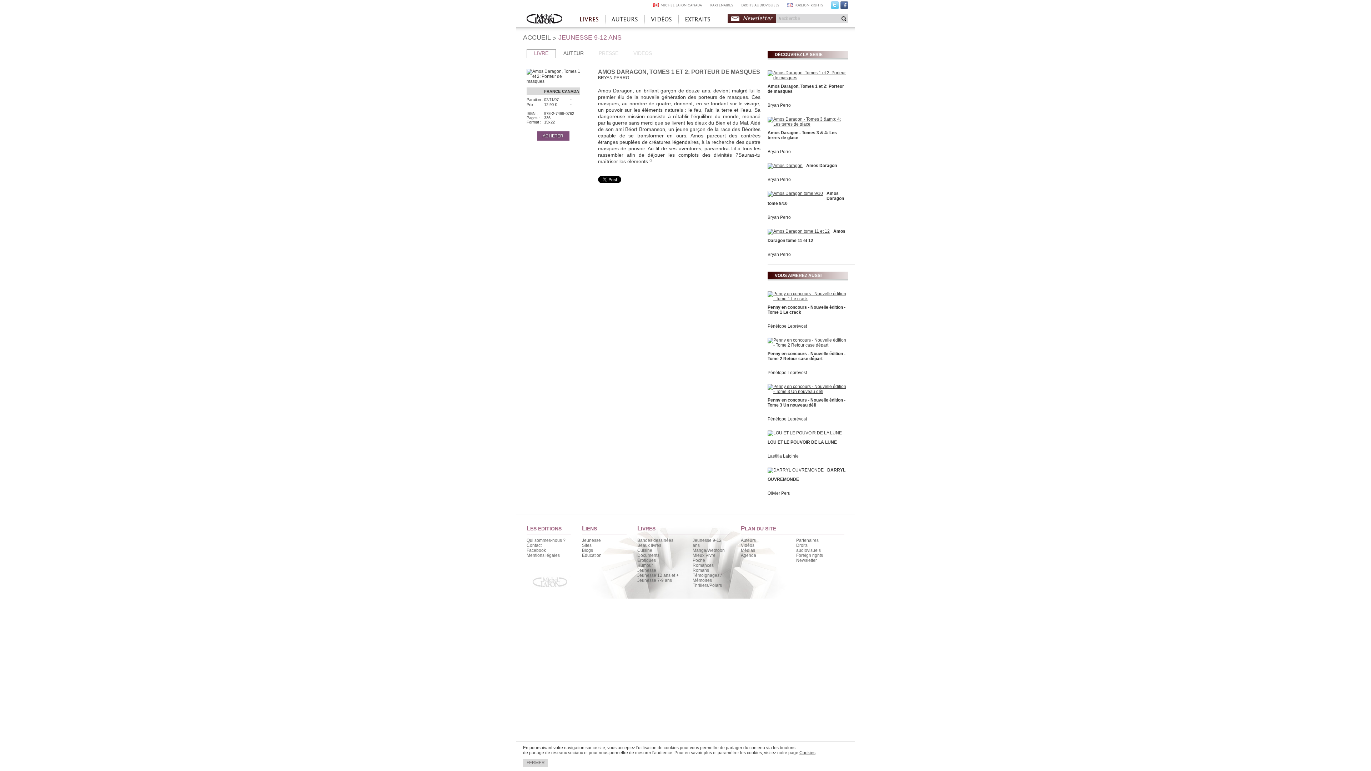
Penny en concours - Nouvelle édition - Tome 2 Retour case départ (806, 356)
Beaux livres (649, 545)
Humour (645, 565)
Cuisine (644, 550)
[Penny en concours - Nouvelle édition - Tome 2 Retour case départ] (807, 345)
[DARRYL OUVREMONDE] (796, 470)
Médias (748, 550)
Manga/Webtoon (709, 550)
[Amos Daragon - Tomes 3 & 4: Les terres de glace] (807, 124)
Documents (648, 555)
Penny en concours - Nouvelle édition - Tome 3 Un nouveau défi (806, 403)
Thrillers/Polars (707, 585)
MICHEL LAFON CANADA (681, 5)
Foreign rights (809, 555)
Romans (701, 570)
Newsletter (758, 18)
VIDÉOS (661, 19)
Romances (703, 565)
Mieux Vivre (704, 555)
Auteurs (748, 540)
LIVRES (589, 19)
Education (592, 555)
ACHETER (553, 135)
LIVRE (541, 53)
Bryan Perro (779, 105)
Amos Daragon (821, 165)
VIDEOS (642, 53)
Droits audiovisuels (808, 548)
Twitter (835, 6)
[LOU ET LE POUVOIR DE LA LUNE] (805, 432)
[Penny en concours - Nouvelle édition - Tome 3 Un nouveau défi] (807, 391)
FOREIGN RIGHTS (808, 5)
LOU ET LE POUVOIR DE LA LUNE (802, 442)
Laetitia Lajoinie (783, 456)
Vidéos (747, 545)
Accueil (544, 19)
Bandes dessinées (655, 540)
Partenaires (807, 540)
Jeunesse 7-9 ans (654, 580)
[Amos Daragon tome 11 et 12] (799, 231)
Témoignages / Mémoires (707, 578)
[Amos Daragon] (785, 165)
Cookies (807, 752)
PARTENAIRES (721, 5)
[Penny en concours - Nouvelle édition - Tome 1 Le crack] (807, 298)
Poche (699, 560)
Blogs (587, 550)
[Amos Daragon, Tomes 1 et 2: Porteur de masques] (807, 77)
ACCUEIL (537, 37)
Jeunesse (591, 540)
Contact (534, 545)
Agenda (748, 555)
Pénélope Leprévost (787, 326)
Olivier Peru (779, 493)
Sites (587, 545)
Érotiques (646, 560)
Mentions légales (543, 555)
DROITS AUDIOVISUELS (760, 5)
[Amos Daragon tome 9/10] (795, 193)
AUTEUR (573, 53)
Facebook (844, 6)
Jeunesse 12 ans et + (658, 575)
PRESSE (608, 53)
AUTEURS (625, 19)
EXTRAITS (697, 19)
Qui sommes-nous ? (546, 540)
